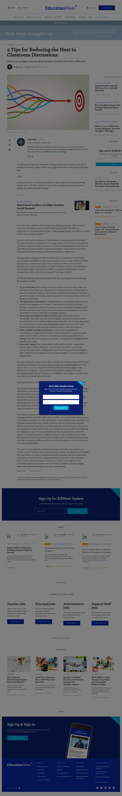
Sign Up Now (61, 408)
